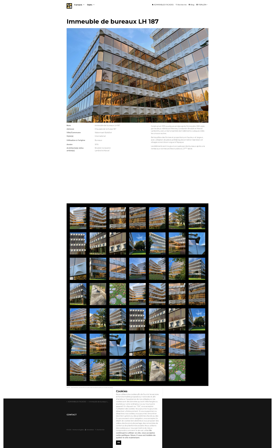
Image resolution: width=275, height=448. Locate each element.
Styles (89, 5)
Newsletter (90, 429)
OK (118, 443)
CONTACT (72, 414)
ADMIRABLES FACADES (164, 5)
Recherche (181, 5)
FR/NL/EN (202, 5)
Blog (192, 5)
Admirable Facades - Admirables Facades (69, 6)
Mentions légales (78, 429)
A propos (78, 5)
